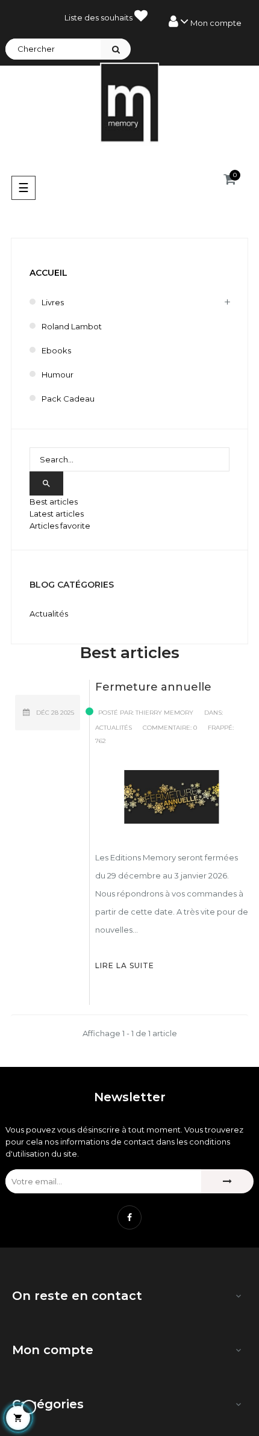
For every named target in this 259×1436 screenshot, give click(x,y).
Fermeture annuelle (153, 687)
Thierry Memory (164, 712)
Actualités (113, 728)
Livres (53, 302)
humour (57, 374)
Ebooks (56, 350)
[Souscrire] (227, 1181)
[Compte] (205, 21)
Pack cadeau (68, 398)
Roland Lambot (72, 326)
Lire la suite (124, 965)
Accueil (48, 272)
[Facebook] (129, 1217)
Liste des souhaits (99, 17)
